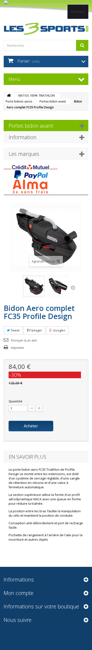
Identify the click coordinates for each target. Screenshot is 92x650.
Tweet (15, 330)
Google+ (59, 330)
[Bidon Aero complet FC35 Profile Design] (34, 286)
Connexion (78, 12)
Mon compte (18, 592)
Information (23, 137)
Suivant (73, 287)
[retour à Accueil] (8, 95)
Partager (35, 330)
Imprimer (17, 347)
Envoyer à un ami (24, 340)
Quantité (15, 401)
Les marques (24, 153)
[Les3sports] (46, 29)
